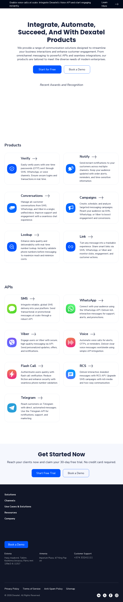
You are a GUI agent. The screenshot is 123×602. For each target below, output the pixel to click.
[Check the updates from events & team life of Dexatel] (110, 595)
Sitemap (70, 588)
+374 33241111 (83, 557)
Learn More (104, 4)
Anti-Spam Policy (53, 588)
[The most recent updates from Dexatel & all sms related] (104, 595)
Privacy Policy (11, 588)
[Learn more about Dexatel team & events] (116, 595)
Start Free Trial (46, 473)
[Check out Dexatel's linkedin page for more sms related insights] (98, 595)
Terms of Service (31, 588)
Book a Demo (77, 69)
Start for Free (47, 69)
